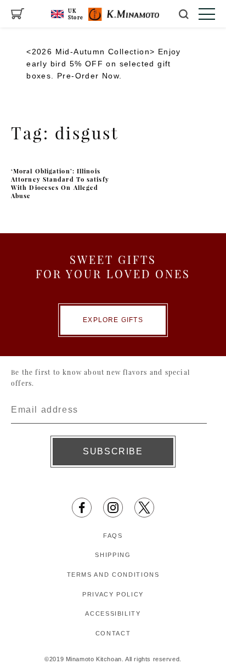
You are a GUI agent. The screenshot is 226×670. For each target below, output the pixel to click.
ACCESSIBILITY (112, 613)
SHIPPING (113, 554)
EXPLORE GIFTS (113, 320)
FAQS (113, 535)
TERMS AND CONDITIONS (113, 574)
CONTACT (113, 633)
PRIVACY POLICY (113, 594)
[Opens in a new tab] (82, 507)
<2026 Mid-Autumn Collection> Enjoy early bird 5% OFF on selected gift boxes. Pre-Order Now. (103, 64)
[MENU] (207, 13)
